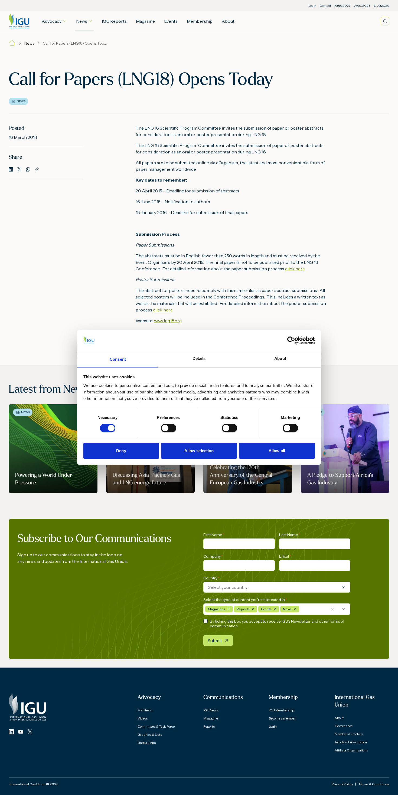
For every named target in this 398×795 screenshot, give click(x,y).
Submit (215, 640)
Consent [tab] (118, 359)
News (81, 21)
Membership (200, 21)
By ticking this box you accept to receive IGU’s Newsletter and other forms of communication (277, 624)
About (228, 21)
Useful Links (147, 743)
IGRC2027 (342, 6)
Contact (325, 6)
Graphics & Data (150, 734)
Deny (121, 450)
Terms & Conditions (373, 784)
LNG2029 (381, 6)
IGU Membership (281, 710)
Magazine (145, 21)
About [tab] (280, 358)
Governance (344, 726)
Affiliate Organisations (351, 750)
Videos (143, 718)
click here (295, 268)
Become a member (282, 718)
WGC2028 (362, 6)
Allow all (277, 450)
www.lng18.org (168, 320)
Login (312, 6)
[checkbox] (205, 621)
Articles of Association (351, 742)
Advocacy (51, 21)
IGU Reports (114, 21)
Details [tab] (199, 358)
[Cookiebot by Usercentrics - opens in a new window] (291, 340)
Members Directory (349, 734)
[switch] (168, 428)
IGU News (210, 710)
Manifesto (145, 710)
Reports (209, 726)
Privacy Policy (342, 784)
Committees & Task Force (156, 726)
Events (171, 21)
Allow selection (199, 450)
